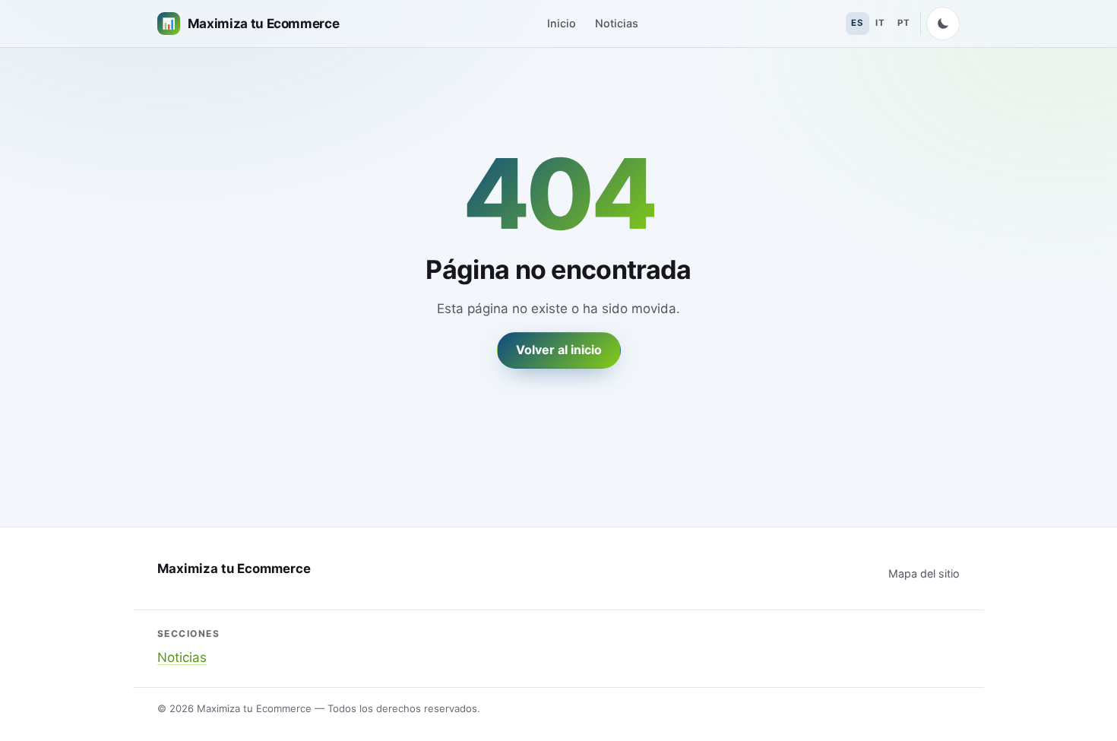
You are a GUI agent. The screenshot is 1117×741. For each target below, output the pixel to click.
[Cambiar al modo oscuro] (943, 23)
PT (903, 22)
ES (857, 22)
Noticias (616, 23)
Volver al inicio (559, 349)
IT (879, 22)
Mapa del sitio (924, 573)
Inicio (561, 23)
